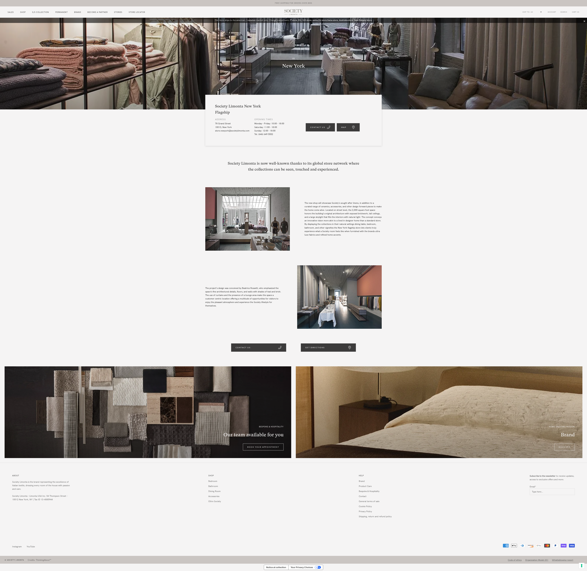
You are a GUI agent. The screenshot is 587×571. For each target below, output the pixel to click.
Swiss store (332, 20)
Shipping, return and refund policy (375, 516)
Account (552, 12)
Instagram (17, 546)
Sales (11, 12)
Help (361, 476)
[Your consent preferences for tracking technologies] (582, 566)
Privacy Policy (365, 511)
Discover (564, 447)
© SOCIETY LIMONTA (14, 560)
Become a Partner (97, 12)
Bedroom (212, 481)
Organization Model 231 (536, 560)
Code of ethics (515, 560)
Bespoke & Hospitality (369, 491)
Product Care (365, 486)
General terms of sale (369, 501)
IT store (293, 20)
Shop (211, 476)
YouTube (31, 546)
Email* (533, 486)
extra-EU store (320, 20)
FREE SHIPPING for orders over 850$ (293, 3)
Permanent (61, 12)
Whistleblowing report (562, 560)
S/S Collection (40, 12)
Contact (362, 496)
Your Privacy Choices (302, 567)
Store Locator (137, 12)
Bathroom (213, 486)
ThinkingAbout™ (43, 560)
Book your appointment (263, 447)
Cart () (575, 12)
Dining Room (214, 491)
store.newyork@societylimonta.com (232, 130)
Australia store (346, 20)
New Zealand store (363, 20)
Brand (77, 12)
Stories (118, 12)
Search (563, 12)
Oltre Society (214, 501)
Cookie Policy (365, 506)
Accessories (213, 496)
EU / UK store (304, 20)
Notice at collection (276, 567)
